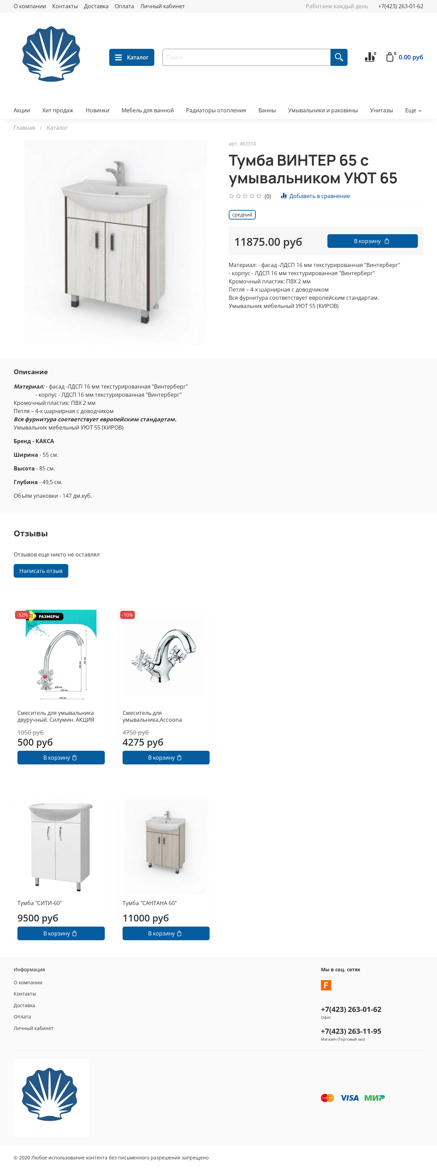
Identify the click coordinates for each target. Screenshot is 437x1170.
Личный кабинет (162, 6)
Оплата (124, 6)
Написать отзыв (40, 571)
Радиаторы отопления (216, 110)
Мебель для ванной (148, 110)
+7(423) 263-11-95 (351, 1031)
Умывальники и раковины (323, 110)
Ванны (267, 110)
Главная (24, 127)
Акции (22, 110)
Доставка (96, 6)
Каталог (138, 57)
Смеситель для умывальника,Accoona (152, 716)
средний (242, 214)
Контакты (65, 6)
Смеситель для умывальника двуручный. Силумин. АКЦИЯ (55, 716)
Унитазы (381, 110)
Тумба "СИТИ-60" (39, 903)
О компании (30, 6)
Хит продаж (57, 110)
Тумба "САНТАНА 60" (150, 903)
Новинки (97, 110)
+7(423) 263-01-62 (400, 6)
